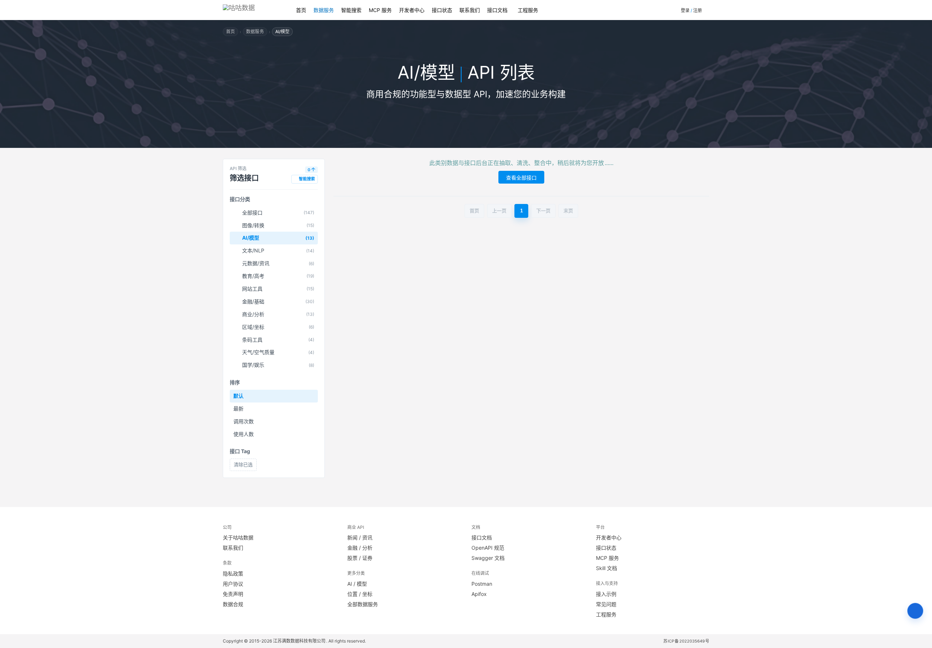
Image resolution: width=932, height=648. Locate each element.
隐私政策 (233, 573)
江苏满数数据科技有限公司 (299, 641)
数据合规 (233, 604)
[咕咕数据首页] (252, 10)
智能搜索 (351, 10)
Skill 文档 (606, 568)
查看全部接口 (521, 177)
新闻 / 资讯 (359, 537)
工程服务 (528, 10)
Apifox (479, 594)
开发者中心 (411, 10)
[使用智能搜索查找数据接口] (915, 611)
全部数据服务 (362, 604)
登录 (685, 10)
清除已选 (243, 464)
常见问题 (606, 604)
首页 (301, 10)
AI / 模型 (357, 584)
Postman (481, 584)
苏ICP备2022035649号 (686, 641)
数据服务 (323, 10)
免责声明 (233, 594)
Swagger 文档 (488, 558)
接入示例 (606, 594)
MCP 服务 (380, 10)
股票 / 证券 (359, 558)
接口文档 (497, 10)
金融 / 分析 (359, 548)
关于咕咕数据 (238, 537)
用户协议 (233, 584)
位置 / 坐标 (359, 594)
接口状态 (442, 10)
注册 (697, 10)
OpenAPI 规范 (487, 548)
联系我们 (469, 10)
